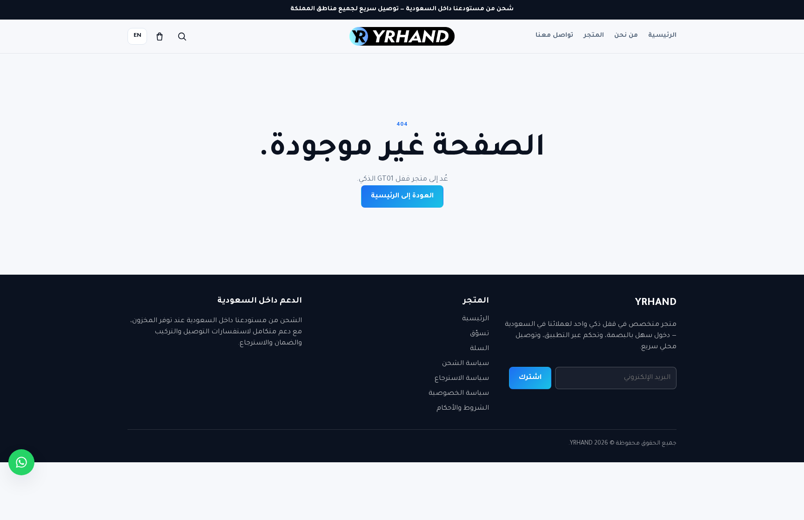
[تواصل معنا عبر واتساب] (21, 462)
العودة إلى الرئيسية (402, 196)
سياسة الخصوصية (459, 394)
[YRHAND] (402, 36)
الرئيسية (662, 35)
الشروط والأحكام (462, 408)
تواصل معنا (554, 35)
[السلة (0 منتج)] (159, 36)
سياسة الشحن (465, 364)
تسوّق (479, 334)
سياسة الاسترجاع (462, 379)
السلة (479, 349)
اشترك (530, 378)
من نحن (626, 35)
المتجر (593, 35)
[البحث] (182, 36)
